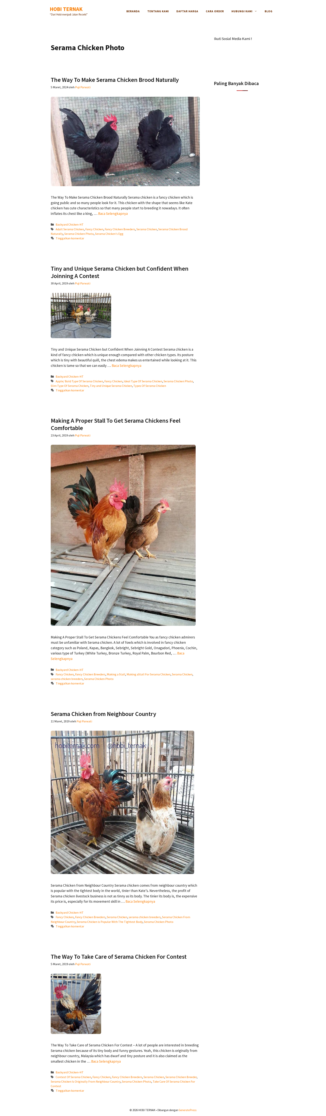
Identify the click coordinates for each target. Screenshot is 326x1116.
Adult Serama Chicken (70, 229)
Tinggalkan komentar (70, 238)
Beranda (133, 11)
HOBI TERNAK (66, 8)
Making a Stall (116, 674)
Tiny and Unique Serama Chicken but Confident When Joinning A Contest (119, 272)
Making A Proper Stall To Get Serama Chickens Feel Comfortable (115, 424)
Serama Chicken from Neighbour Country (103, 714)
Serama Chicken (146, 229)
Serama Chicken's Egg (109, 234)
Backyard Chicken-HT (70, 224)
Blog (268, 11)
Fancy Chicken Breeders (120, 229)
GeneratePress (188, 1110)
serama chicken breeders (67, 679)
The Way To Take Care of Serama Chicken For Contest (119, 956)
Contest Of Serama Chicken (73, 1077)
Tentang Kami (158, 11)
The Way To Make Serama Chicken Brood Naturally (115, 80)
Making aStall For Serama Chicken (149, 674)
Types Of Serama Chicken (149, 386)
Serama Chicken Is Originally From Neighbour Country (86, 1081)
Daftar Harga (187, 11)
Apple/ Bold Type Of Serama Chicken (79, 381)
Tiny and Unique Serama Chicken (111, 386)
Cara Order (215, 11)
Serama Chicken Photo (79, 234)
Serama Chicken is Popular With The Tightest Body (110, 922)
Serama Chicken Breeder (181, 1077)
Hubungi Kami (241, 11)
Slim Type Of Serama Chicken (69, 386)
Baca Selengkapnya (113, 213)
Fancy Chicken (94, 229)
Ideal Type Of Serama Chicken (143, 381)
